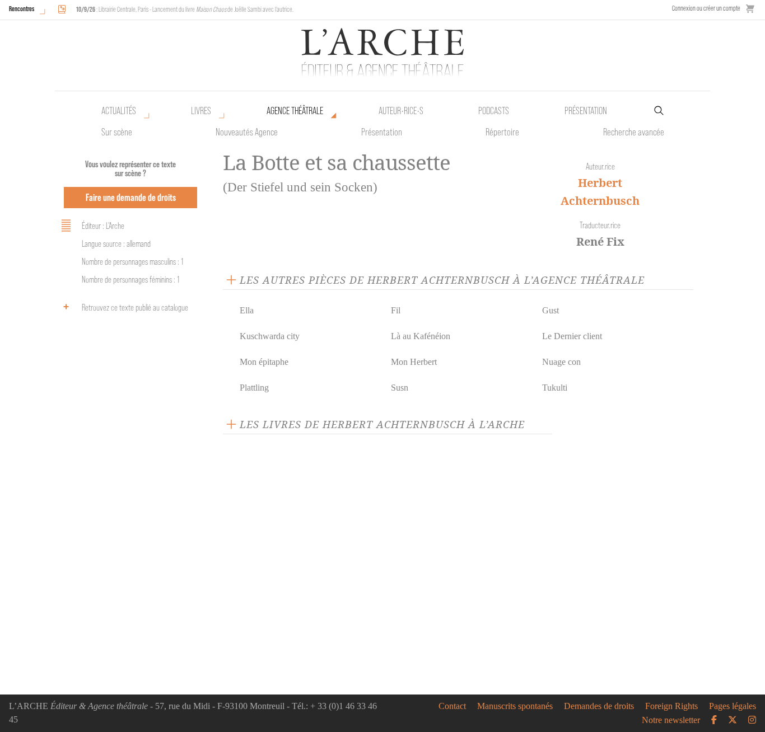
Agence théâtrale (295, 110)
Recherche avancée (633, 132)
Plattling (254, 387)
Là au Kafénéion (420, 336)
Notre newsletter (671, 720)
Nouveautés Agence (247, 132)
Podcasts (493, 110)
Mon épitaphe (264, 362)
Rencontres (21, 8)
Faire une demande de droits (131, 197)
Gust (550, 310)
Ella (247, 310)
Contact (452, 706)
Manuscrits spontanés (515, 706)
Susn (399, 387)
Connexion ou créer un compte (706, 8)
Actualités (118, 110)
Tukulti (554, 387)
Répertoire (502, 132)
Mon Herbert (414, 362)
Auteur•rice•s (401, 110)
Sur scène (116, 132)
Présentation (381, 132)
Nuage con (561, 362)
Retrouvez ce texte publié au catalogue (135, 307)
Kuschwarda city (270, 336)
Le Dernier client (572, 336)
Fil (395, 310)
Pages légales (732, 706)
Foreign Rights (671, 706)
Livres (201, 110)
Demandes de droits (599, 706)
